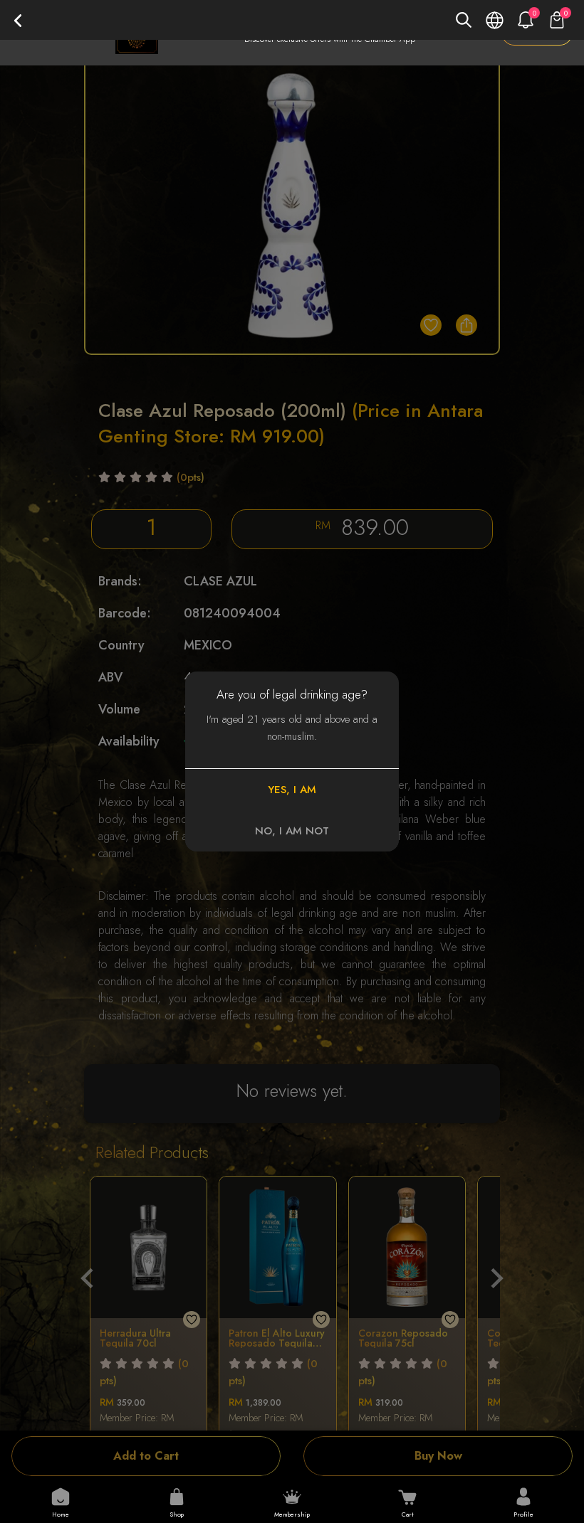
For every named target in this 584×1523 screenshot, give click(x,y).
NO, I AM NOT (292, 831)
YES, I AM (292, 789)
